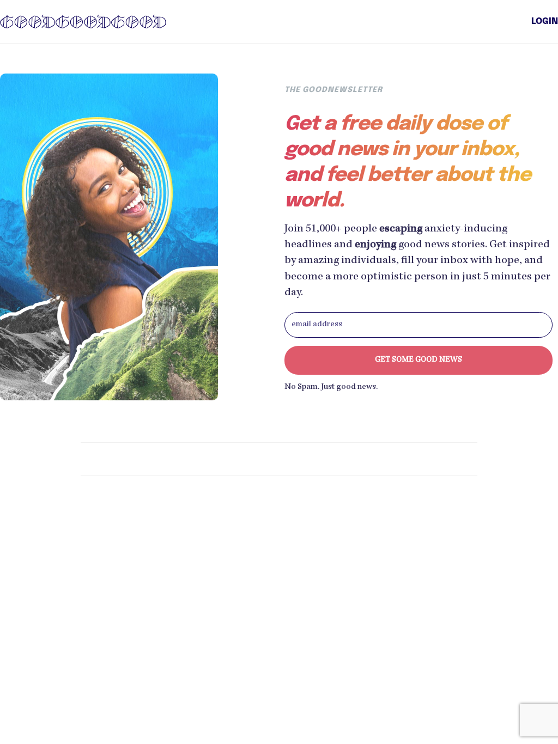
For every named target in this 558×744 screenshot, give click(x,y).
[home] (83, 21)
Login (544, 21)
